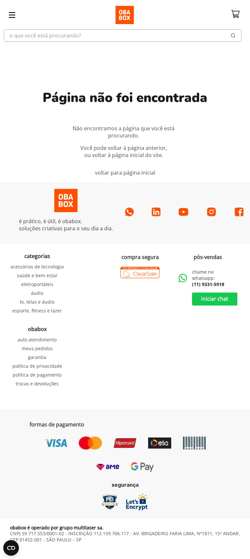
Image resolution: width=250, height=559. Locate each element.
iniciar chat (214, 298)
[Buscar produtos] (233, 35)
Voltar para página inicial (125, 172)
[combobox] (125, 35)
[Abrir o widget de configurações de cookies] (11, 548)
